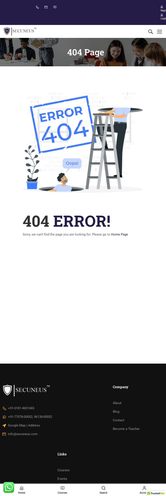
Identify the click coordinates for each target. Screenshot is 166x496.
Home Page (119, 234)
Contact (118, 420)
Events (62, 479)
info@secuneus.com (23, 434)
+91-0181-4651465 (21, 408)
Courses (63, 470)
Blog (116, 412)
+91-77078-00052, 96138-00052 (30, 417)
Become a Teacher (126, 429)
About (117, 403)
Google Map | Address (24, 425)
